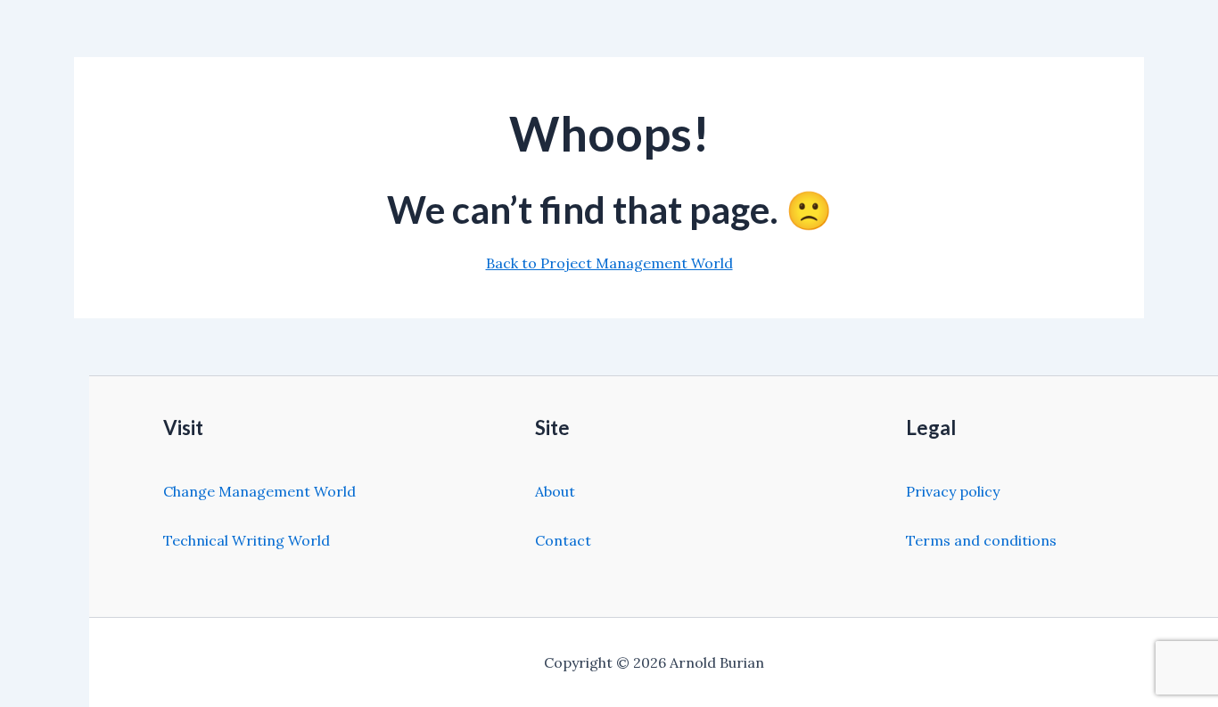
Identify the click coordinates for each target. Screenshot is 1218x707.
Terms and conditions (981, 540)
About (555, 491)
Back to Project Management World (609, 263)
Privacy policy (953, 491)
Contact (563, 540)
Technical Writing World (246, 540)
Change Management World (259, 491)
